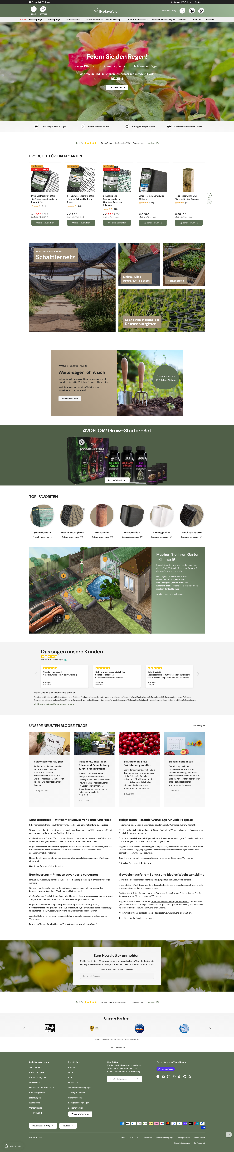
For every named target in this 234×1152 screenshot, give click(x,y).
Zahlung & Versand (76, 1092)
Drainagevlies (161, 532)
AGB (70, 1077)
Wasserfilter (35, 1082)
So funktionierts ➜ (70, 398)
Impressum (73, 1082)
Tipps (126, 918)
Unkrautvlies (132, 532)
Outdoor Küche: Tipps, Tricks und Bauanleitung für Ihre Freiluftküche (94, 765)
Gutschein (209, 19)
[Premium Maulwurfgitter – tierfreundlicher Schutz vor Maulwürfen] (45, 178)
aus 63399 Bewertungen (52, 659)
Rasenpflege (54, 19)
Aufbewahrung (113, 19)
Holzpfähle (102, 532)
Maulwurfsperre (192, 532)
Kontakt (72, 1067)
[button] (201, 10)
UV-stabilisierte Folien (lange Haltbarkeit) (169, 901)
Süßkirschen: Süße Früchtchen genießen (137, 763)
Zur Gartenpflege (117, 87)
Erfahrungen (35, 1097)
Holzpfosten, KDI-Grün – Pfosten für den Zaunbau (187, 197)
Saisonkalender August (48, 761)
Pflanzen (196, 19)
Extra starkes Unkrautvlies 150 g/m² (151, 197)
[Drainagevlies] (162, 516)
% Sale (23, 19)
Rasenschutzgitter (37, 1077)
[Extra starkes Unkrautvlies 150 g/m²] (153, 178)
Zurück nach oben (117, 1047)
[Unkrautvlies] (132, 516)
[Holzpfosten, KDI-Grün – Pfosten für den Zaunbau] (189, 178)
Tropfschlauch (35, 1112)
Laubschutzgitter (37, 1072)
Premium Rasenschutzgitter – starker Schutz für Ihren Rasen (80, 199)
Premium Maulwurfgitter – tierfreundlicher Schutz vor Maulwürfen (44, 199)
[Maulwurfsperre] (192, 516)
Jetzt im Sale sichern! (117, 480)
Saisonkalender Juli (181, 761)
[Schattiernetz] (42, 516)
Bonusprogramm (37, 1092)
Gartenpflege (35, 19)
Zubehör (182, 19)
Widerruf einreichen (80, 1114)
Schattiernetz (42, 532)
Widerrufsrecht (75, 1097)
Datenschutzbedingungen (80, 1087)
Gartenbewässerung (162, 19)
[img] (118, 656)
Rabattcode (34, 1102)
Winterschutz (93, 19)
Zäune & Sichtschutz (136, 19)
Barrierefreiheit (75, 1108)
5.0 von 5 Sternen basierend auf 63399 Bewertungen (122, 143)
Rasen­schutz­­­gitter (72, 532)
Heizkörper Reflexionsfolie (41, 1087)
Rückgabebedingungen (78, 1102)
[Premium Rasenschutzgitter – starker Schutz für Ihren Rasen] (81, 178)
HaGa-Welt (38, 1138)
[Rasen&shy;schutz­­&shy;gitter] (72, 516)
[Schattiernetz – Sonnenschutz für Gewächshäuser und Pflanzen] (117, 178)
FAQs (70, 1072)
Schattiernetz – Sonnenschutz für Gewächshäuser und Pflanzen (112, 200)
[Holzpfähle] (102, 516)
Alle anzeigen (199, 725)
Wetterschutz (73, 19)
